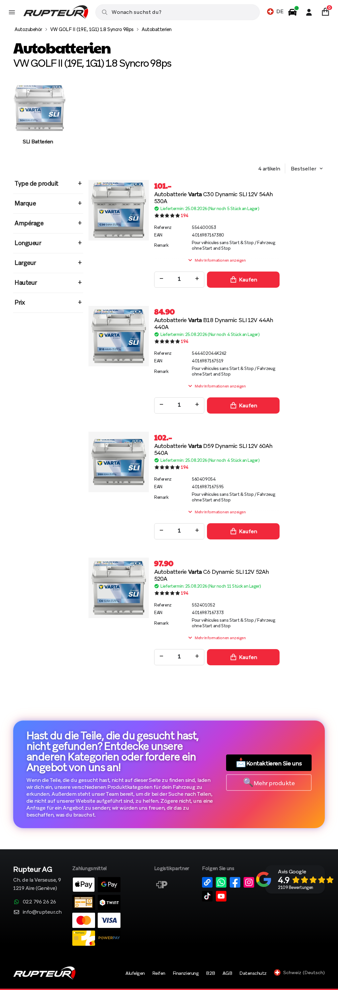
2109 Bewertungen (295, 887)
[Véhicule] (292, 12)
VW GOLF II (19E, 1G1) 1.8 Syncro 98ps (92, 29)
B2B (210, 973)
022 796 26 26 (39, 901)
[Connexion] (309, 12)
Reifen (158, 973)
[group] (38, 120)
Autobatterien (157, 29)
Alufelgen (135, 973)
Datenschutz (253, 973)
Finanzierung (186, 973)
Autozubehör (28, 29)
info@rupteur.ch (42, 911)
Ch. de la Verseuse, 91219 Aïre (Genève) (37, 878)
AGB (227, 973)
